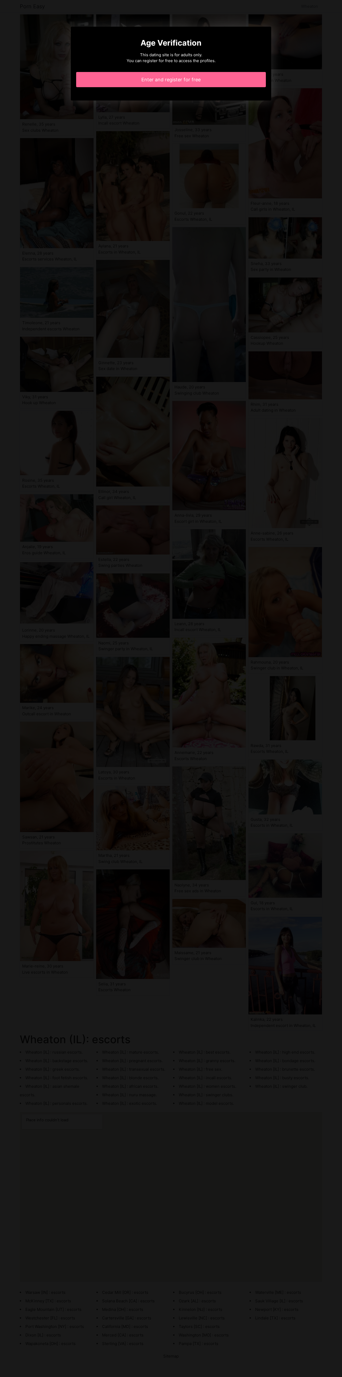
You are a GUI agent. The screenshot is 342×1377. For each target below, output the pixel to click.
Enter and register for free (171, 79)
